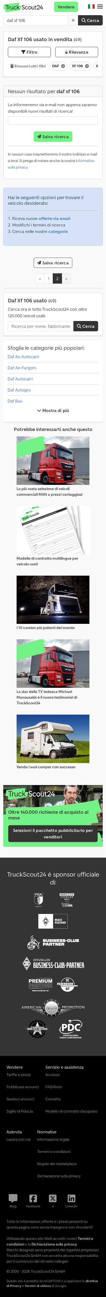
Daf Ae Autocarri (23, 356)
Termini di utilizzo (38, 1286)
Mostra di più (55, 410)
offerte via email (54, 218)
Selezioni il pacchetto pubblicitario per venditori (53, 833)
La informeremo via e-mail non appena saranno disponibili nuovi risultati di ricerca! (52, 108)
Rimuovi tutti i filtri (30, 66)
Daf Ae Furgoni (22, 367)
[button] (100, 7)
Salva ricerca (54, 136)
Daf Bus (15, 401)
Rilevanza (78, 52)
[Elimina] (73, 20)
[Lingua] (91, 7)
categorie (58, 231)
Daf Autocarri (20, 378)
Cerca (92, 20)
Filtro (32, 52)
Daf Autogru (19, 390)
